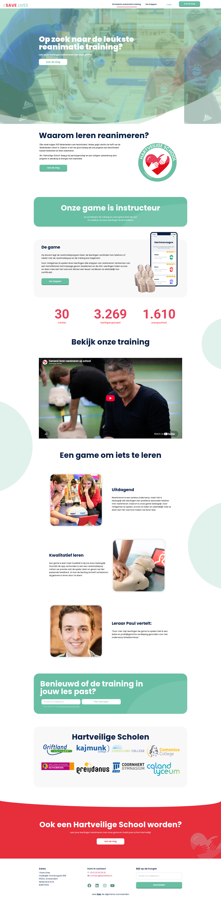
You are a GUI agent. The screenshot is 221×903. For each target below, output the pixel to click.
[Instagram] (105, 885)
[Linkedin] (97, 885)
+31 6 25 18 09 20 (98, 872)
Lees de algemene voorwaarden (110, 894)
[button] (189, 4)
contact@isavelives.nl (101, 875)
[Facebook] (89, 885)
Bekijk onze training (110, 341)
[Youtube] (112, 885)
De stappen (151, 4)
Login (169, 4)
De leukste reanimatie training (126, 4)
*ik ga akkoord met (61, 706)
